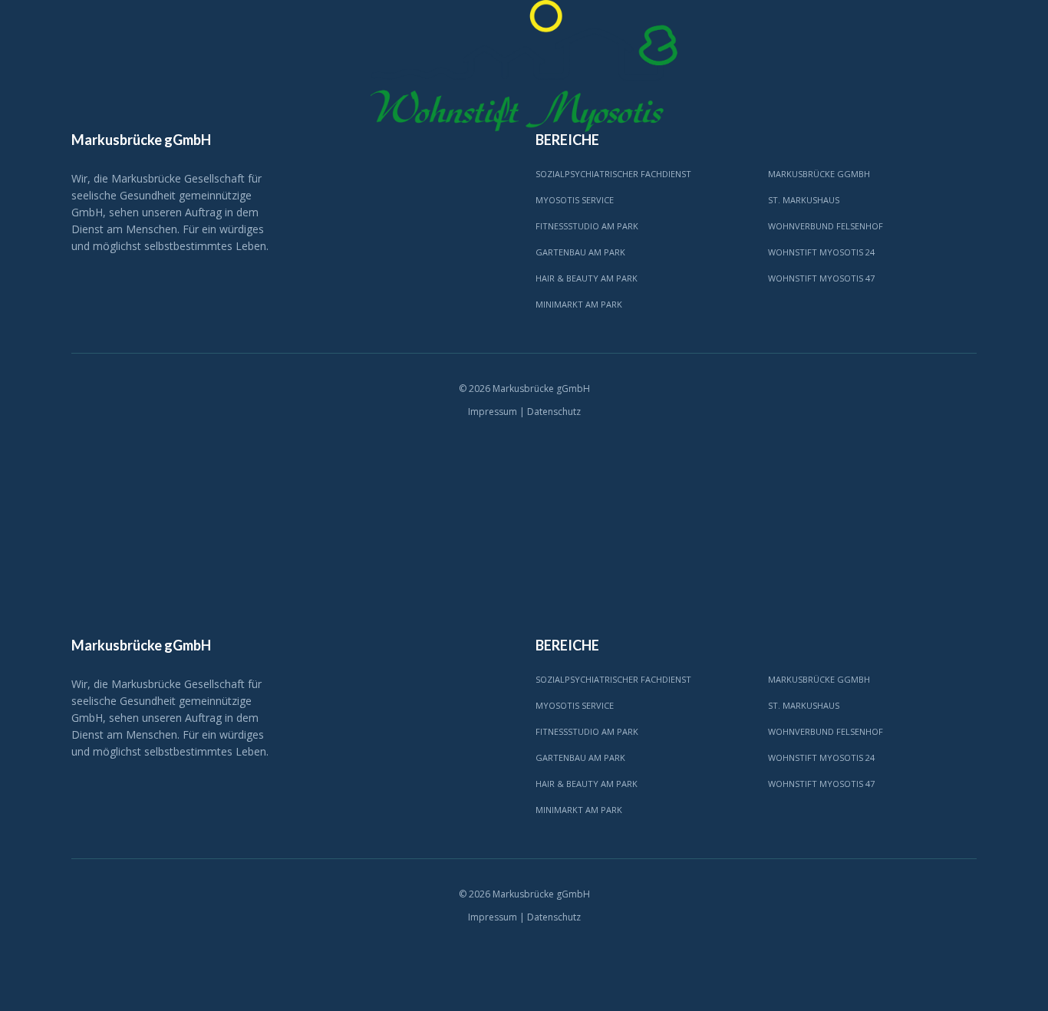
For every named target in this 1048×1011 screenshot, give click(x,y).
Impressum (492, 411)
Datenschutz (554, 411)
